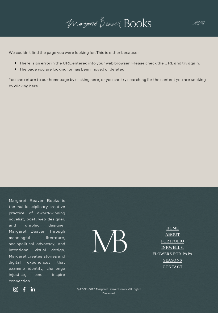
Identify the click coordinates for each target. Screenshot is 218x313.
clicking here (87, 79)
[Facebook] (24, 289)
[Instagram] (15, 289)
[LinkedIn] (32, 289)
